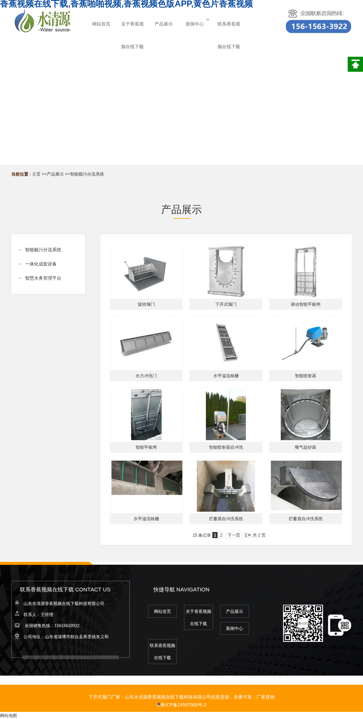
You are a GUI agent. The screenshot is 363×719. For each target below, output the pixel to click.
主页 (36, 174)
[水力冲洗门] (146, 343)
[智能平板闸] (146, 414)
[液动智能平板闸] (305, 271)
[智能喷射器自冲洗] (225, 414)
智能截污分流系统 (87, 174)
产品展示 (55, 174)
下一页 (233, 535)
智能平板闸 (146, 447)
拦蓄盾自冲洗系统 (226, 518)
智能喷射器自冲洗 (226, 447)
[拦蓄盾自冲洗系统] (225, 486)
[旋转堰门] (146, 271)
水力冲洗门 (146, 375)
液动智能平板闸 (305, 304)
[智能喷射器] (305, 343)
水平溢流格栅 (226, 375)
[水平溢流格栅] (225, 343)
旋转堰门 (146, 304)
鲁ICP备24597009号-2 (183, 705)
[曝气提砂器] (305, 414)
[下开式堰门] (225, 271)
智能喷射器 (305, 375)
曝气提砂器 (305, 447)
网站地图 (8, 715)
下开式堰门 (226, 304)
